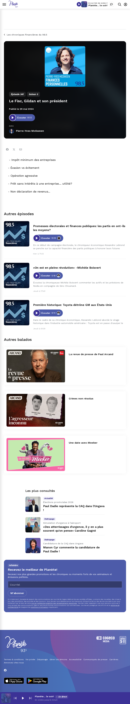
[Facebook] (7, 149)
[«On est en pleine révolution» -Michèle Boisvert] (16, 275)
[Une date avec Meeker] (35, 454)
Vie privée (30, 659)
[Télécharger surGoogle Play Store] (37, 681)
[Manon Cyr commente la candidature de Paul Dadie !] (33, 545)
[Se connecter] (125, 4)
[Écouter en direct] (78, 4)
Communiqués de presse (95, 659)
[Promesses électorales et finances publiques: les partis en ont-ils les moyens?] (16, 233)
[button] (15, 698)
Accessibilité (75, 659)
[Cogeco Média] (105, 641)
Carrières (113, 659)
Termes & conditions (14, 659)
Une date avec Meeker (83, 442)
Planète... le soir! (97, 5)
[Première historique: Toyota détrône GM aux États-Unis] (16, 312)
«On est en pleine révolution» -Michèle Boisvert (67, 267)
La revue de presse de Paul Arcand (91, 354)
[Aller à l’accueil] (13, 6)
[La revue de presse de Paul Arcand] (35, 366)
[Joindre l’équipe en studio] (111, 4)
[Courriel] (20, 149)
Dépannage (42, 659)
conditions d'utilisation (39, 607)
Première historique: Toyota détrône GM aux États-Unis (72, 304)
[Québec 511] (123, 643)
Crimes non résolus (81, 398)
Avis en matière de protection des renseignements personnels (54, 603)
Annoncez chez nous (14, 663)
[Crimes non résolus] (35, 410)
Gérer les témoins (58, 659)
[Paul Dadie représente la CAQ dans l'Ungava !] (33, 504)
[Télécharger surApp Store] (14, 681)
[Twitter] (14, 149)
